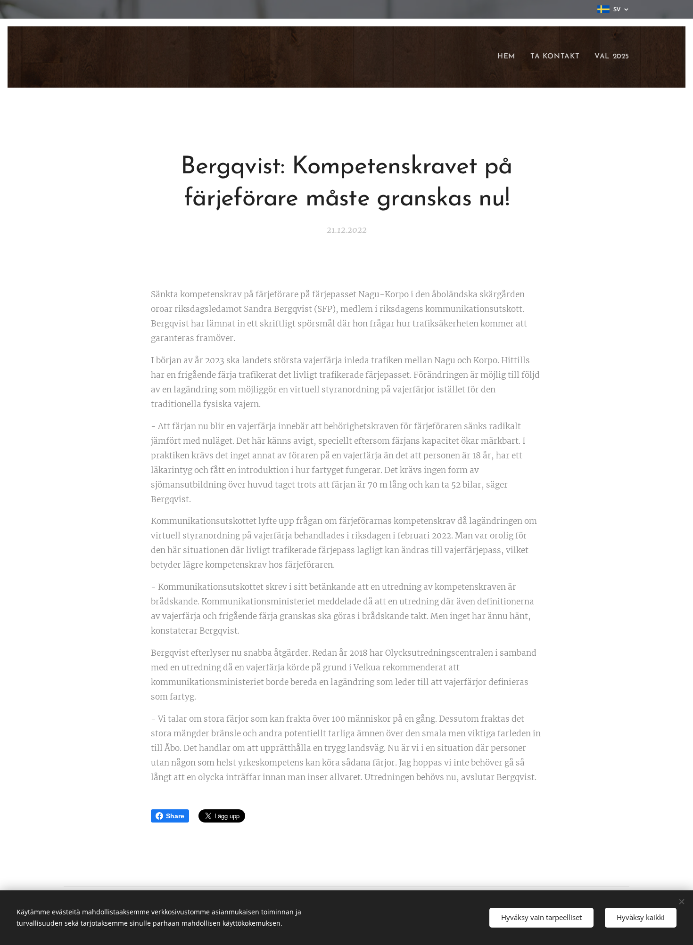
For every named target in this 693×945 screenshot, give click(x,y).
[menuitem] (509, 57)
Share (175, 816)
